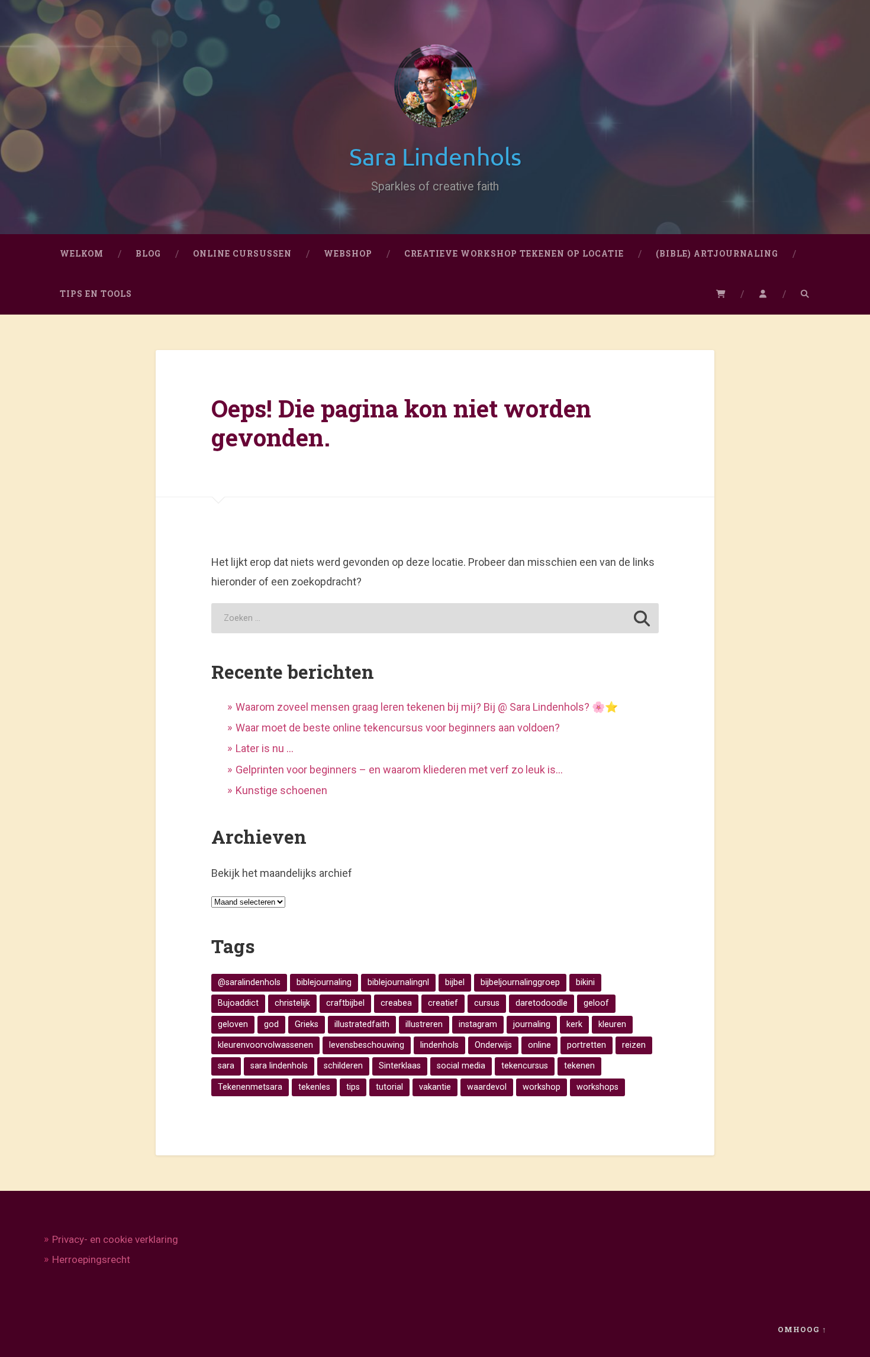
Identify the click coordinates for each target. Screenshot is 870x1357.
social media (461, 1066)
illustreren (424, 1024)
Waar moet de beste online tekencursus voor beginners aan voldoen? (398, 727)
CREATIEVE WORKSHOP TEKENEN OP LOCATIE (514, 253)
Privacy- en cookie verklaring (115, 1239)
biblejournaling (324, 982)
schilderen (343, 1066)
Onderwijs (493, 1045)
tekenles (314, 1087)
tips (353, 1087)
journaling (531, 1024)
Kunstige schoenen (281, 790)
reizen (634, 1045)
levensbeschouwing (366, 1045)
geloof (596, 1003)
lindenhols (439, 1045)
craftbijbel (345, 1003)
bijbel (455, 982)
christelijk (292, 1003)
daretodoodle (541, 1003)
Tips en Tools (96, 294)
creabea (396, 1003)
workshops (597, 1087)
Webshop (348, 253)
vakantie (435, 1087)
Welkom (82, 253)
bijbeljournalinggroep (520, 982)
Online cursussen (242, 253)
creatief (443, 1003)
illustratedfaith (361, 1024)
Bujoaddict (238, 1003)
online (539, 1045)
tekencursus (524, 1066)
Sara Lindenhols (435, 155)
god (271, 1024)
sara (226, 1066)
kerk (574, 1024)
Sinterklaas (400, 1066)
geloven (233, 1024)
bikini (585, 982)
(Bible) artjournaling (717, 253)
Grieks (306, 1024)
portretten (586, 1045)
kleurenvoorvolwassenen (265, 1045)
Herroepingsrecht (91, 1259)
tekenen (579, 1066)
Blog (148, 253)
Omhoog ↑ (802, 1329)
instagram (478, 1024)
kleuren (612, 1024)
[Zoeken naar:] (434, 618)
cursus (487, 1003)
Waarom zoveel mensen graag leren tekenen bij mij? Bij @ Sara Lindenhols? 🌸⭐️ (427, 707)
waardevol (487, 1087)
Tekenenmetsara (250, 1087)
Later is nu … (265, 748)
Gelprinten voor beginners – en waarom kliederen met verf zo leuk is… (399, 769)
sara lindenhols (279, 1066)
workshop (541, 1087)
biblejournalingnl (398, 982)
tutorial (389, 1087)
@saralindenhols (249, 982)
